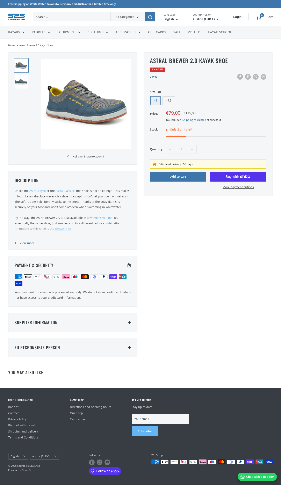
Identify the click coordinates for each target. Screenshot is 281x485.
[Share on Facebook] (240, 77)
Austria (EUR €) (41, 456)
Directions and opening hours (90, 407)
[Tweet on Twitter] (256, 77)
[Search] (150, 16)
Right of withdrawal (21, 425)
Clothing (96, 32)
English (14, 456)
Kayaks (14, 32)
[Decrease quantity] (170, 149)
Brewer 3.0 (62, 229)
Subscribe (145, 431)
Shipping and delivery (23, 431)
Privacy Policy (17, 419)
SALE (177, 32)
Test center (77, 419)
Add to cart (178, 176)
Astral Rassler (65, 191)
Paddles (39, 32)
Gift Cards (157, 32)
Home (11, 45)
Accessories (125, 32)
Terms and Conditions (23, 437)
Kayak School (220, 32)
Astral (154, 77)
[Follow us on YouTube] (107, 462)
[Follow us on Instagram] (99, 462)
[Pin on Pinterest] (248, 77)
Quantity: (156, 149)
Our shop (76, 413)
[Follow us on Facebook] (92, 462)
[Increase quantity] (192, 149)
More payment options (238, 187)
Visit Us (194, 32)
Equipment (66, 32)
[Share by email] (263, 77)
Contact (13, 413)
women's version (101, 218)
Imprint (13, 407)
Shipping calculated (194, 120)
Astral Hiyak (37, 191)
